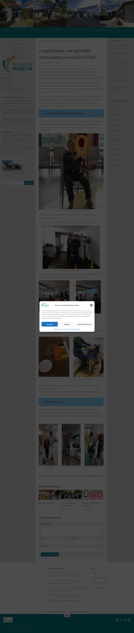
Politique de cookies (58, 329)
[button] (91, 305)
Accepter (49, 324)
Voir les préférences (84, 324)
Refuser (67, 324)
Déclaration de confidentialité (72, 329)
